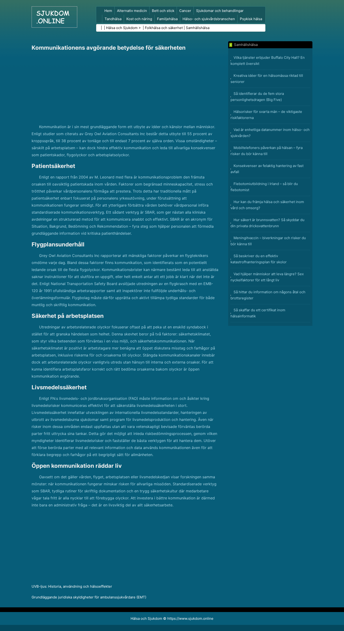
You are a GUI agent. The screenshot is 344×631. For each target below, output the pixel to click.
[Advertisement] (125, 88)
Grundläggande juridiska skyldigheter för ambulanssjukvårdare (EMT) (89, 597)
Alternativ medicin (132, 10)
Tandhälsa (113, 19)
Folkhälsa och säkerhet (164, 28)
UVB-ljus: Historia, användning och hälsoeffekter (72, 586)
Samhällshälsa (197, 28)
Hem (108, 10)
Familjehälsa (167, 19)
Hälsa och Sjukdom (122, 28)
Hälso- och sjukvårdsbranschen (209, 19)
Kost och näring (139, 19)
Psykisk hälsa (251, 19)
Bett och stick (163, 10)
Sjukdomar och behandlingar (220, 10)
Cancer (185, 10)
